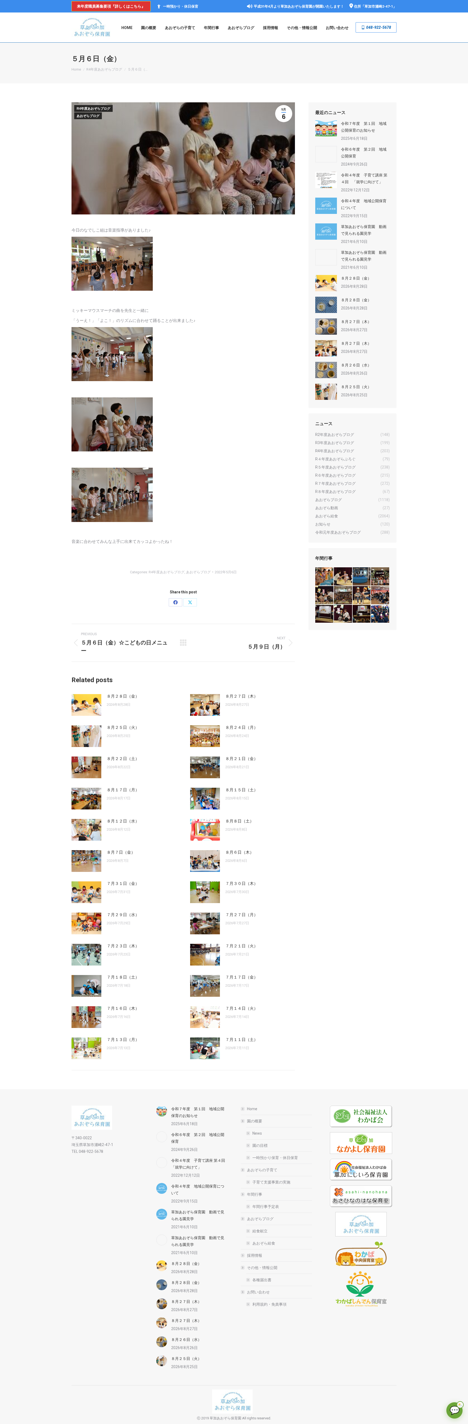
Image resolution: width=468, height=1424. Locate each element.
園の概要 (254, 1121)
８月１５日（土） (241, 789)
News (257, 1133)
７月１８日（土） (123, 977)
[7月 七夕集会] (380, 576)
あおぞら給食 (263, 1243)
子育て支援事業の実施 (271, 1182)
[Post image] (86, 705)
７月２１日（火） (241, 946)
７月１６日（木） (123, 1008)
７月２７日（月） (241, 914)
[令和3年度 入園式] (380, 595)
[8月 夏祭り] (324, 576)
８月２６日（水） (356, 365)
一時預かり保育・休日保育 (275, 1158)
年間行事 (254, 1194)
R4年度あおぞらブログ (93, 108)
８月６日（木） (239, 852)
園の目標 (260, 1145)
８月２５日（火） (123, 727)
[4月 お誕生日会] (362, 595)
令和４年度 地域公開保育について (363, 204)
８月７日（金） (121, 852)
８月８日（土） (239, 821)
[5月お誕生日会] (343, 595)
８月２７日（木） (241, 696)
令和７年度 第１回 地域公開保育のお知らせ (363, 126)
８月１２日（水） (123, 821)
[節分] (380, 614)
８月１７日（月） (123, 789)
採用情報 (254, 1255)
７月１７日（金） (241, 977)
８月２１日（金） (241, 758)
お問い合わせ (258, 1292)
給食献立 (260, 1231)
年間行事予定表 (265, 1206)
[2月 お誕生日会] (343, 614)
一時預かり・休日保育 (180, 6)
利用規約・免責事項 (269, 1304)
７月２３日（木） (123, 946)
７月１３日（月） (123, 1039)
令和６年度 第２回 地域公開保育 (363, 152)
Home (252, 1109)
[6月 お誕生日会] (324, 595)
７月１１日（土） (241, 1039)
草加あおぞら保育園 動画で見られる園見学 (363, 230)
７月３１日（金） (123, 883)
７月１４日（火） (241, 1008)
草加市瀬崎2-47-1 (379, 6)
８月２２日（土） (123, 758)
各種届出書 (261, 1280)
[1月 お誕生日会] (362, 614)
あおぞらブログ (88, 116)
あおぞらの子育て (262, 1170)
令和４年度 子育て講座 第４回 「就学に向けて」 (364, 178)
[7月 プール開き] (362, 576)
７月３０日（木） (241, 883)
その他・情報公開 (262, 1267)
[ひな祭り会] (324, 614)
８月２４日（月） (241, 727)
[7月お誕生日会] (343, 576)
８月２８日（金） (123, 696)
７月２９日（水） (123, 914)
